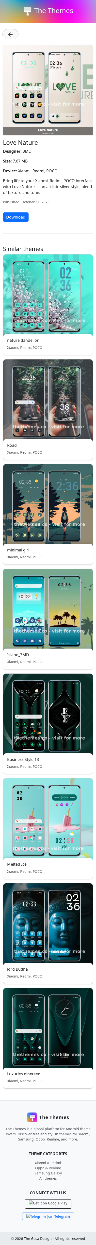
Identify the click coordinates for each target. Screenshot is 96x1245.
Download (15, 217)
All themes (48, 1178)
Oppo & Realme (48, 1168)
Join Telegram (58, 1216)
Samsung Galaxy (48, 1173)
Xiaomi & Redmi (48, 1162)
